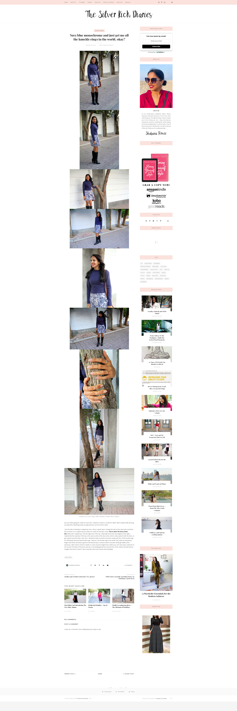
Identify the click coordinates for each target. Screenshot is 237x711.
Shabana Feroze (74, 565)
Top (171, 698)
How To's (97, 2)
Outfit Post (99, 30)
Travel (89, 2)
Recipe (142, 275)
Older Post (129, 673)
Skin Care (163, 275)
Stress (142, 278)
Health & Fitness (108, 2)
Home (66, 2)
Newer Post (69, 673)
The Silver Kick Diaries (82, 698)
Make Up (166, 269)
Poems (163, 272)
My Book (82, 2)
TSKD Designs (158, 278)
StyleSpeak (150, 278)
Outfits (73, 2)
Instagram (155, 266)
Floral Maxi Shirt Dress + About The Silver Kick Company (157, 508)
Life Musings (144, 269)
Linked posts (154, 269)
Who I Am (119, 2)
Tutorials (143, 281)
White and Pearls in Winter (157, 484)
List (161, 269)
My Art (149, 272)
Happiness (157, 263)
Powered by (151, 52)
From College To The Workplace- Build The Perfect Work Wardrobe (157, 338)
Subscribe (156, 46)
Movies (143, 272)
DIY (141, 263)
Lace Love (163, 266)
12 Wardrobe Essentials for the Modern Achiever (156, 594)
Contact (128, 2)
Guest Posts (148, 263)
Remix (148, 275)
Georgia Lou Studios (161, 698)
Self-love (155, 275)
